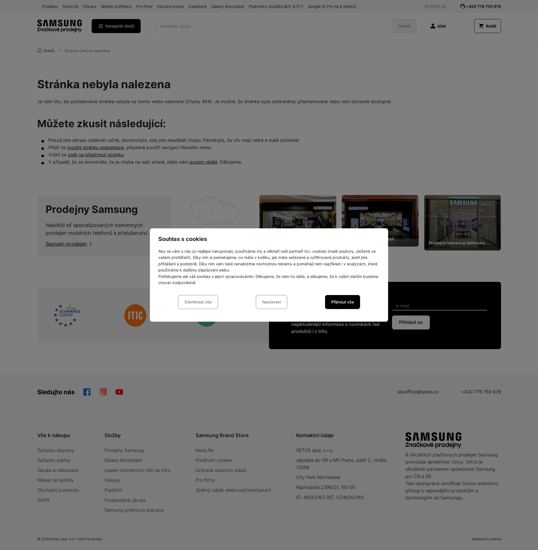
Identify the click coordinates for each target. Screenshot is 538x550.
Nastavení (271, 302)
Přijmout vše (342, 302)
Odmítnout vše (198, 302)
